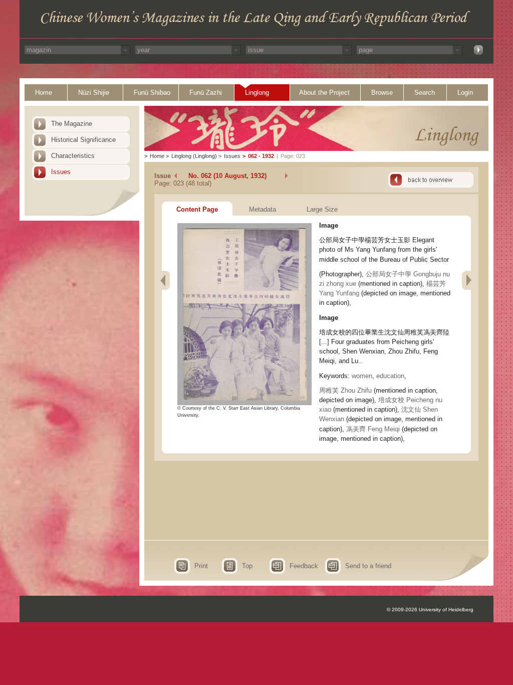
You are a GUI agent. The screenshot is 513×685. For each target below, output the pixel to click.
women (362, 376)
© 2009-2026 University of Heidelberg (430, 609)
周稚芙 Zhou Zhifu (345, 390)
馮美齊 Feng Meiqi (373, 429)
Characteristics (73, 155)
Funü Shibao (152, 92)
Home (43, 92)
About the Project (324, 92)
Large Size (322, 209)
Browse (382, 92)
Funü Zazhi (205, 92)
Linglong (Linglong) (194, 156)
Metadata (262, 209)
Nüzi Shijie (93, 92)
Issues (61, 172)
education (390, 376)
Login (465, 92)
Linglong (257, 92)
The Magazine (71, 123)
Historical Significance (83, 139)
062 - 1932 (261, 156)
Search (424, 92)
